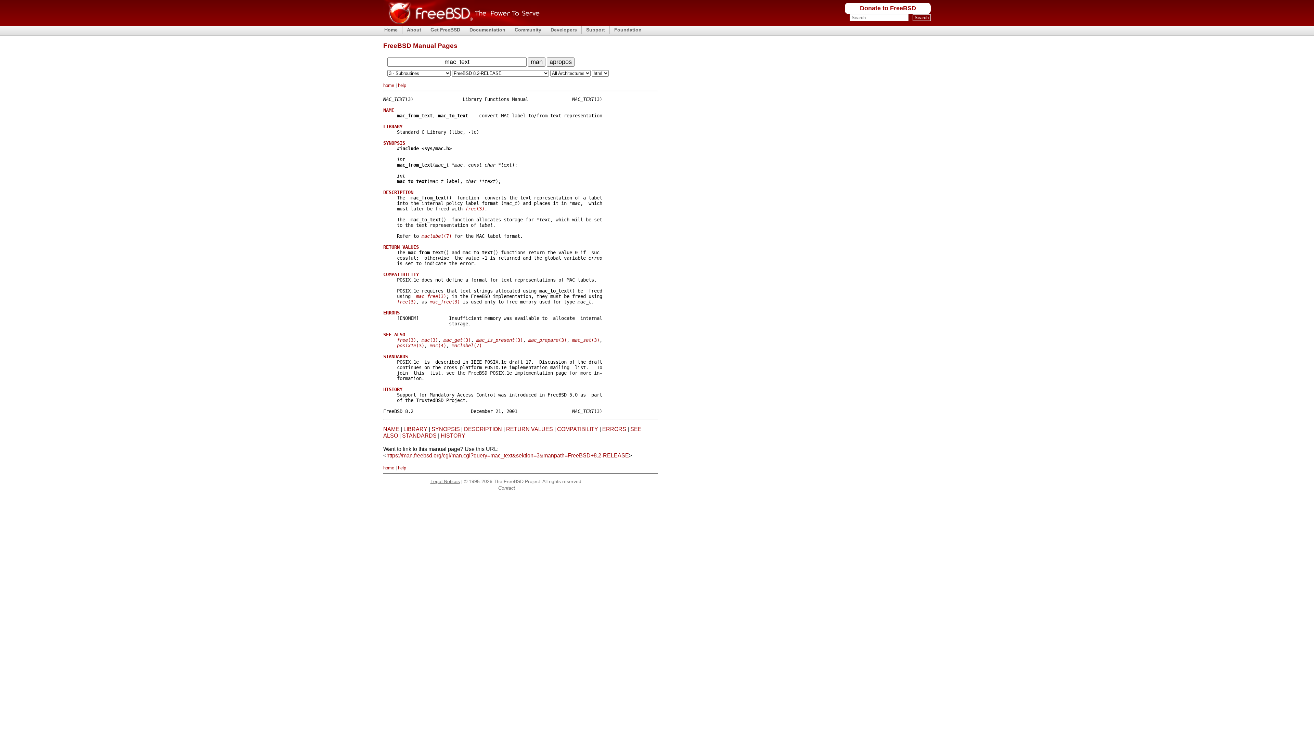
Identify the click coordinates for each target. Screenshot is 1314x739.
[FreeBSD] (461, 24)
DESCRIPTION (483, 429)
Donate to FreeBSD (888, 8)
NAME (391, 429)
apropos (561, 62)
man (537, 62)
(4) (438, 345)
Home (391, 30)
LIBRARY (415, 429)
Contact (506, 488)
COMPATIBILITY (577, 429)
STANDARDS (419, 436)
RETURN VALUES (529, 429)
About (414, 30)
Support (595, 30)
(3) (475, 208)
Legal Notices (445, 481)
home (388, 85)
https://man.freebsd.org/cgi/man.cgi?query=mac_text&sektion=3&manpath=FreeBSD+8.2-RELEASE (507, 455)
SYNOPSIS (445, 429)
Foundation (628, 30)
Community (528, 30)
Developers (564, 30)
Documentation (487, 30)
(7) (437, 236)
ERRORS (614, 429)
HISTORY (453, 436)
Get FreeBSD (445, 30)
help (402, 85)
